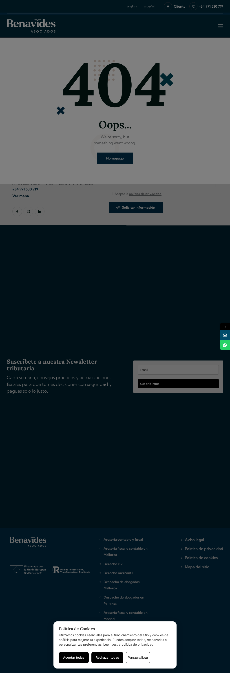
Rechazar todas (107, 657)
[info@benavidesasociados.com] (225, 335)
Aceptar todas (73, 657)
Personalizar (138, 657)
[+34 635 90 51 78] (225, 345)
